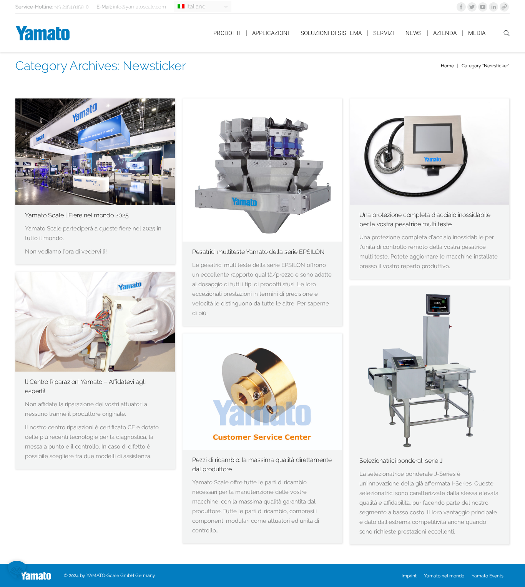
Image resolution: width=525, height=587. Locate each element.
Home (447, 65)
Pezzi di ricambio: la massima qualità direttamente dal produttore (262, 464)
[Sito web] (504, 7)
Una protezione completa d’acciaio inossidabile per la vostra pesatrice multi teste (424, 219)
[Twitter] (472, 7)
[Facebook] (461, 7)
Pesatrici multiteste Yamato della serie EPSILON (258, 251)
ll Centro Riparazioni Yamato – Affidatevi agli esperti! (85, 386)
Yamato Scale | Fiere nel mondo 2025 (77, 215)
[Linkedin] (493, 7)
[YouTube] (482, 7)
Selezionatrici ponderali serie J (401, 460)
